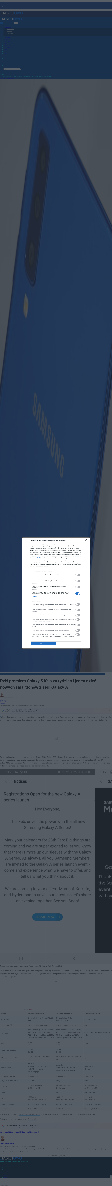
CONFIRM (43, 643)
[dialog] (56, 593)
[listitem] (56, 571)
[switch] (77, 575)
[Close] (86, 541)
